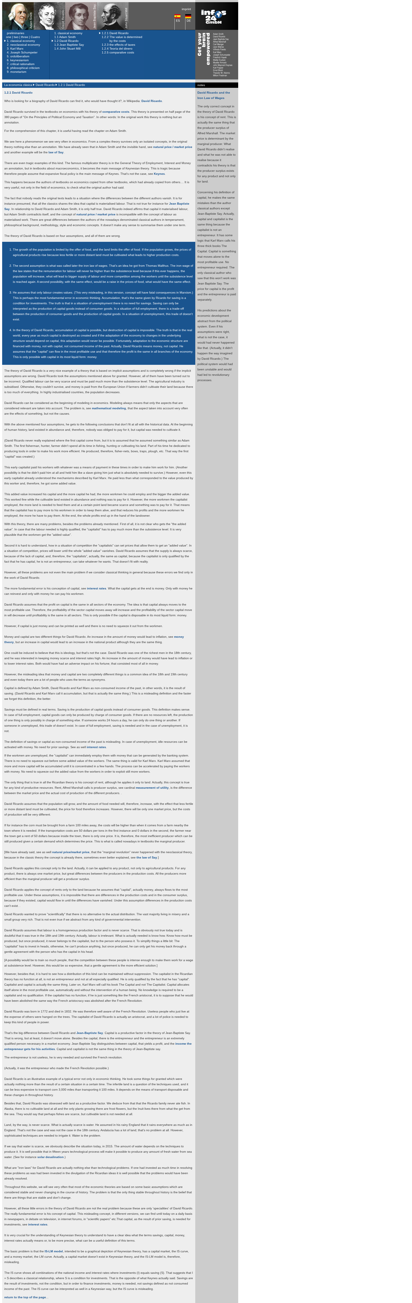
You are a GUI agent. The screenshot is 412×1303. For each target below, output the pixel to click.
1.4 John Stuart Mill (67, 48)
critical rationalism (22, 64)
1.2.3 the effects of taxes (118, 44)
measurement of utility (152, 787)
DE (189, 20)
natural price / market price (172, 147)
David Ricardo (151, 101)
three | (25, 37)
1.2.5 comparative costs (118, 52)
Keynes (159, 173)
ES (178, 20)
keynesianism (19, 60)
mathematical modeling (109, 408)
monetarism (18, 71)
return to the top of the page (25, 1297)
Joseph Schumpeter (24, 52)
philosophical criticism (25, 68)
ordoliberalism (19, 56)
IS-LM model (54, 1251)
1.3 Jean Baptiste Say (69, 44)
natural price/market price (70, 852)
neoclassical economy (25, 44)
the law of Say (146, 857)
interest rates (96, 588)
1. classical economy (68, 33)
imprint (186, 9)
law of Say (56, 152)
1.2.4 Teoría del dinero (117, 48)
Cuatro (35, 37)
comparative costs (115, 111)
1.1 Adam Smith (65, 37)
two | (17, 37)
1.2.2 (105, 37)
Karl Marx (16, 48)
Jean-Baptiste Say (89, 1033)
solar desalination (50, 1157)
